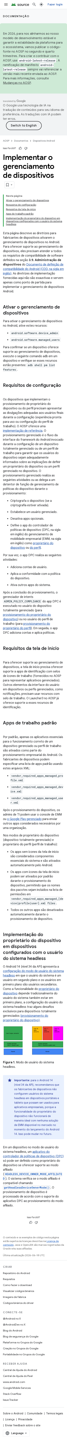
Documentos (21, 140)
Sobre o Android (13, 1413)
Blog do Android (12, 1330)
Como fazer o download (17, 1285)
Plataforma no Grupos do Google (22, 1342)
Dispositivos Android (44, 140)
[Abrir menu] (6, 4)
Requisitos (9, 1279)
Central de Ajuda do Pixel (18, 1376)
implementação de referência (22, 431)
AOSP (6, 140)
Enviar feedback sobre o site (22, 1425)
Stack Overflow (12, 1394)
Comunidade (34, 1413)
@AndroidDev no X (14, 1324)
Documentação (16, 16)
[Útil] (20, 148)
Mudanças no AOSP (17, 83)
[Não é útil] (26, 148)
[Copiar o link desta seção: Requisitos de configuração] (6, 391)
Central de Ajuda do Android (20, 1370)
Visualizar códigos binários (18, 1291)
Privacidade (25, 1419)
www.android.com (14, 1382)
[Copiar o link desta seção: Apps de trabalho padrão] (6, 729)
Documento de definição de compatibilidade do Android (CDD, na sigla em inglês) (33, 269)
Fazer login (55, 4)
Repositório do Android (16, 1273)
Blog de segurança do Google (20, 1336)
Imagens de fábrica (14, 1297)
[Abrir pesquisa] (34, 4)
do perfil (35, 548)
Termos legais (54, 1413)
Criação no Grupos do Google (20, 1348)
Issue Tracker (10, 1400)
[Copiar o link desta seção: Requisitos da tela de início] (6, 654)
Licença (10, 1419)
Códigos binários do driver (18, 1303)
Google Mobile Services (17, 1388)
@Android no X (12, 1318)
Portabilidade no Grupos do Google (24, 1354)
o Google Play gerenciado (24, 819)
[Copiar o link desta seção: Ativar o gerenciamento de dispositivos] (32, 313)
